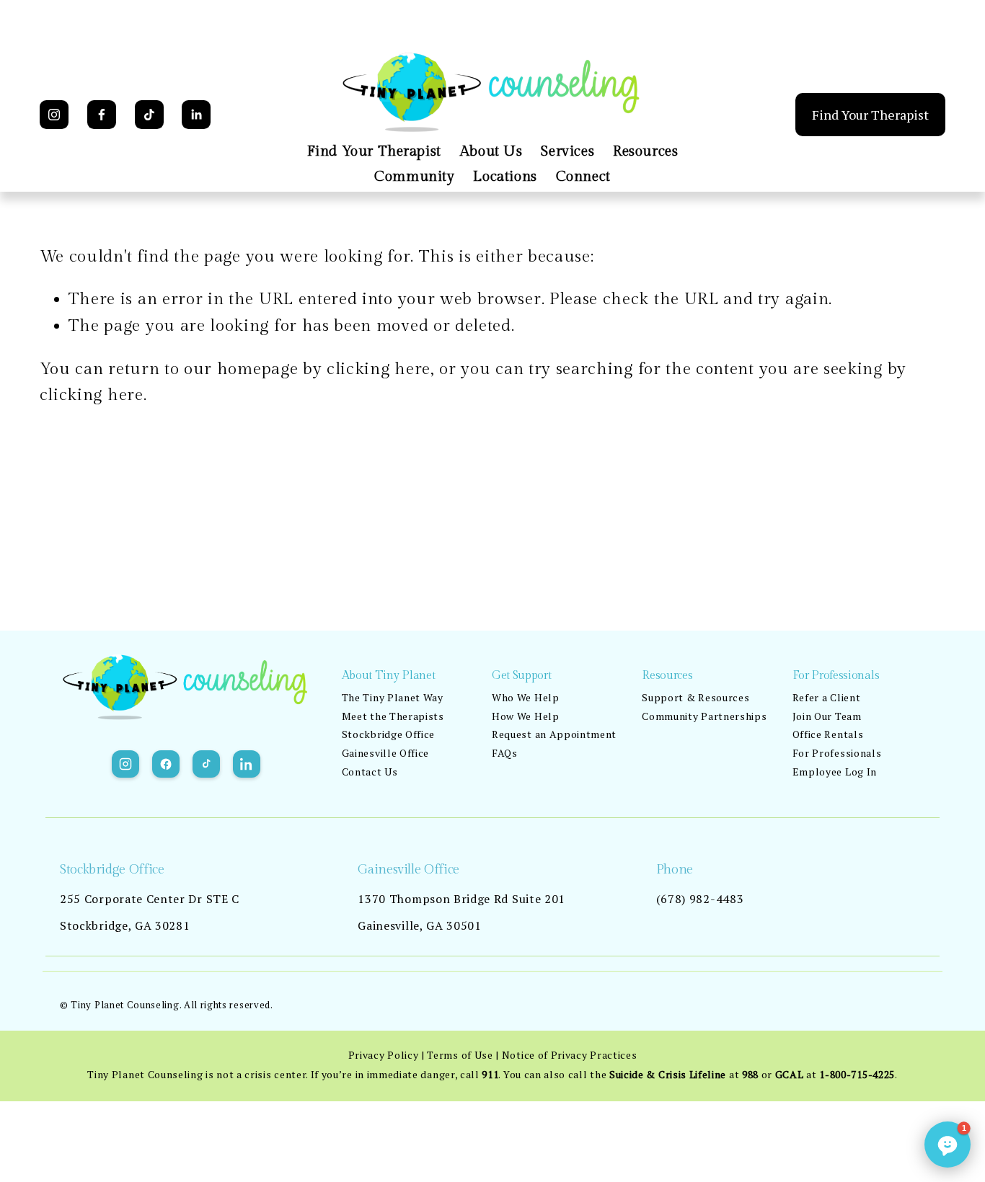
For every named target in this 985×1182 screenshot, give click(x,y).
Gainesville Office (385, 753)
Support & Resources (695, 697)
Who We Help (526, 697)
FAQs (505, 753)
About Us (491, 151)
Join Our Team (827, 716)
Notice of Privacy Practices (569, 1055)
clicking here (378, 369)
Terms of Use (459, 1055)
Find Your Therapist (374, 151)
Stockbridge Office (388, 734)
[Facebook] (101, 114)
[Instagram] (54, 114)
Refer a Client (826, 697)
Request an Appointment (554, 734)
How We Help (526, 716)
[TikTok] (149, 114)
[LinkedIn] (196, 114)
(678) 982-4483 (700, 899)
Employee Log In (834, 771)
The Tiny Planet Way (392, 697)
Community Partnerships (704, 716)
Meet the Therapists (393, 716)
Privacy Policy (383, 1055)
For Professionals (837, 753)
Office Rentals (828, 734)
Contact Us (370, 771)
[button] (947, 1144)
